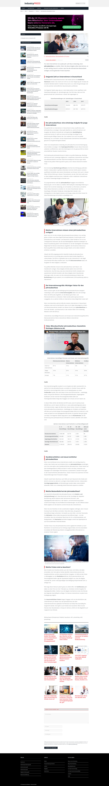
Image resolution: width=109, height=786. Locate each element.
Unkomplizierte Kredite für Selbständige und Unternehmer (50, 678)
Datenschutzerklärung (73, 744)
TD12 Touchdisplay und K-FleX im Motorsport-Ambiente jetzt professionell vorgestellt (33, 208)
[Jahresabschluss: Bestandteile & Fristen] (66, 44)
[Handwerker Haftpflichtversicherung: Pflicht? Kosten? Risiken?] (66, 649)
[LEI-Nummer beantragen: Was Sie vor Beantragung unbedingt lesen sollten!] (66, 628)
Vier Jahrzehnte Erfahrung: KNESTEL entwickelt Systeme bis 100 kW (33, 147)
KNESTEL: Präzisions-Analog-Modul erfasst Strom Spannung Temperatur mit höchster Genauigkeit (34, 112)
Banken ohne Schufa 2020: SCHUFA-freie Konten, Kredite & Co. (81, 678)
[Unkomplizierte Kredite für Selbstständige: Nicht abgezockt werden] (66, 670)
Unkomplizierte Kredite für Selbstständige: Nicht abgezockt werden (66, 679)
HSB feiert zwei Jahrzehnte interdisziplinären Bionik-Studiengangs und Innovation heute (34, 105)
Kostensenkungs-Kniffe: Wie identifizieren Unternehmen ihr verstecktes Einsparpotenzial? (50, 638)
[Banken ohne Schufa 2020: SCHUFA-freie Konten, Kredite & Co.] (81, 670)
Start (23, 8)
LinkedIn (69, 773)
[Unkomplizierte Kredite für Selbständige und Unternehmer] (51, 670)
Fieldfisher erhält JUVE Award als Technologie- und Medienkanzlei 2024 (33, 201)
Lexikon (39, 8)
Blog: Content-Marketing (72, 761)
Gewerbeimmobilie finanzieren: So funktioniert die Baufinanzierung (81, 637)
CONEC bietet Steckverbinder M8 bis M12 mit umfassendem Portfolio (34, 62)
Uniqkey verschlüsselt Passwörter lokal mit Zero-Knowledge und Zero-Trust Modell (34, 188)
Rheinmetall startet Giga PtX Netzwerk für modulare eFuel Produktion (32, 56)
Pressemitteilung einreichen (51, 8)
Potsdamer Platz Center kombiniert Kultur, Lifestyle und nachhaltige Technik (34, 77)
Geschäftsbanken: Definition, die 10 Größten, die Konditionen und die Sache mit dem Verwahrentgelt (50, 659)
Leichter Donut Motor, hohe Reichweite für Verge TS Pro (32, 118)
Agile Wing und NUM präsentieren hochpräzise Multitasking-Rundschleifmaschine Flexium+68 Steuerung (33, 154)
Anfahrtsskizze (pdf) (24, 767)
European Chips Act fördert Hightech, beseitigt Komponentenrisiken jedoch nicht (33, 140)
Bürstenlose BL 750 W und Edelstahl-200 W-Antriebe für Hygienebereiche (32, 133)
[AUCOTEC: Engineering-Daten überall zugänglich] (81, 649)
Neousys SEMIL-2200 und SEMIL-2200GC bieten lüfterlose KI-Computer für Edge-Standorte (33, 175)
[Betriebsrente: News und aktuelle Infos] (81, 690)
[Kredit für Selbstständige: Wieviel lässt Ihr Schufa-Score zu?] (51, 690)
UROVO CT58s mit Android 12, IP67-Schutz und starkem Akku (34, 83)
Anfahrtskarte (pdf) (24, 769)
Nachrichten (31, 8)
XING (69, 776)
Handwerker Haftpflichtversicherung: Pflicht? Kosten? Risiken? (66, 658)
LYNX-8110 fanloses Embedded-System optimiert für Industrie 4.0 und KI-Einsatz (33, 181)
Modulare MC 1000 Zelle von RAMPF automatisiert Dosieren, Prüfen (34, 168)
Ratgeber (46, 768)
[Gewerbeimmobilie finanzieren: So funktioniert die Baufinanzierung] (81, 628)
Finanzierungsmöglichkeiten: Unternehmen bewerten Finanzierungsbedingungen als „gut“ (66, 699)
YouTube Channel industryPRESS (74, 771)
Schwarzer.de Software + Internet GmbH (28, 784)
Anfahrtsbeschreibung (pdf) (26, 764)
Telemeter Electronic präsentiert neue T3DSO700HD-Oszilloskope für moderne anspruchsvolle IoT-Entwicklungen (34, 90)
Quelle (46, 117)
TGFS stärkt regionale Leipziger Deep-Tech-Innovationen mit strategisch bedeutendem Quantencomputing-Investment (33, 125)
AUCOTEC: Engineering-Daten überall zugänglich (81, 657)
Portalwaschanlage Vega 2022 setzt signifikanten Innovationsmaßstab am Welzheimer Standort (34, 49)
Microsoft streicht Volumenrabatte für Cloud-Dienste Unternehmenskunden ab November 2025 (33, 69)
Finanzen (86, 59)
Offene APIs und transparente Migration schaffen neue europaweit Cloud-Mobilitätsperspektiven (34, 98)
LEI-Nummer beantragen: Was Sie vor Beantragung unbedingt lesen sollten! (66, 637)
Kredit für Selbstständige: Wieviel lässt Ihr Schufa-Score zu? (50, 697)
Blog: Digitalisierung (71, 766)
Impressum (23, 762)
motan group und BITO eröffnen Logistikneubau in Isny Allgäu (33, 194)
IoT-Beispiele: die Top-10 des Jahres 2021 (28, 38)
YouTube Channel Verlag (72, 768)
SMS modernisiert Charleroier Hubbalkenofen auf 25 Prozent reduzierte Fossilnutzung (33, 215)
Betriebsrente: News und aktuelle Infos (81, 696)
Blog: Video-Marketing (72, 763)
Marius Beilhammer (51, 60)
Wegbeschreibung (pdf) (25, 772)
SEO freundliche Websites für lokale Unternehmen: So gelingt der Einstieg (34, 162)
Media (62, 8)
